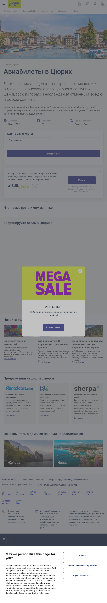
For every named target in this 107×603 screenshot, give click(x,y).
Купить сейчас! (53, 327)
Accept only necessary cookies (82, 565)
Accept (82, 555)
